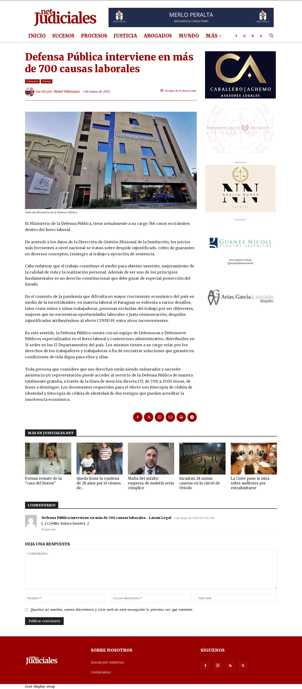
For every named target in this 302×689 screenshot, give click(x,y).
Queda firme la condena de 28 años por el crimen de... (98, 483)
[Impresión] (181, 417)
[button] (271, 36)
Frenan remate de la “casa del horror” (43, 480)
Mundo (188, 36)
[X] (260, 36)
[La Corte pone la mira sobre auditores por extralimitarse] (254, 459)
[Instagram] (244, 36)
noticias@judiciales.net (129, 672)
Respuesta (48, 529)
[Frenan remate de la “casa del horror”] (48, 459)
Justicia (125, 36)
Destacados (32, 81)
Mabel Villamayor (66, 92)
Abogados (158, 36)
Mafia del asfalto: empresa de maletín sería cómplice (151, 483)
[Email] (170, 417)
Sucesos (63, 36)
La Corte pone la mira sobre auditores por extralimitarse (250, 483)
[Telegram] (192, 417)
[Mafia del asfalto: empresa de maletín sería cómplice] (151, 459)
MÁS (212, 36)
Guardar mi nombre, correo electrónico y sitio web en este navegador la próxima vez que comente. (112, 609)
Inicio (37, 36)
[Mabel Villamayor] (30, 91)
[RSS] (252, 36)
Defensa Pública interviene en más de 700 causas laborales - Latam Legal (106, 518)
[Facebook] (236, 36)
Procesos (94, 36)
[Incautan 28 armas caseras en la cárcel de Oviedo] (202, 459)
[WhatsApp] (159, 417)
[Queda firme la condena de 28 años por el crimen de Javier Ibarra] (99, 459)
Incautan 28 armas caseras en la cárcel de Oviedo (199, 483)
